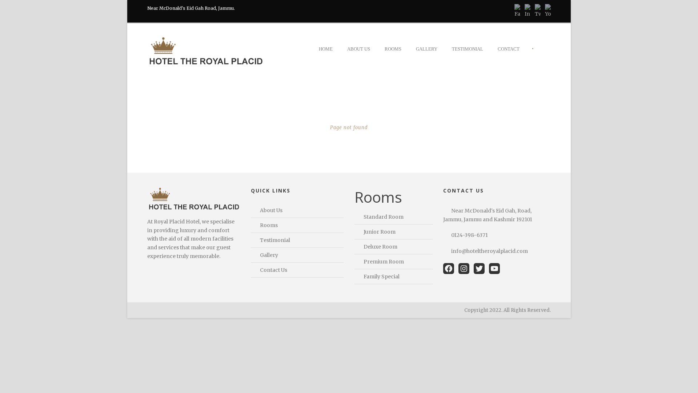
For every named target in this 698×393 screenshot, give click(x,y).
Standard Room (384, 217)
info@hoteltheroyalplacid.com (489, 251)
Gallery (426, 49)
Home (326, 49)
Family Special (382, 276)
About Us (358, 49)
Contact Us (273, 270)
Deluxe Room (380, 246)
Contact (509, 49)
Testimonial (467, 49)
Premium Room (384, 261)
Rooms (393, 49)
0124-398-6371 (469, 235)
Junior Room (380, 232)
